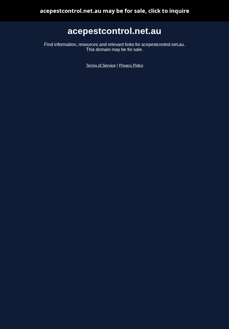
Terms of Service (101, 65)
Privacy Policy (131, 65)
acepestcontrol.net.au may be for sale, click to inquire (114, 10)
